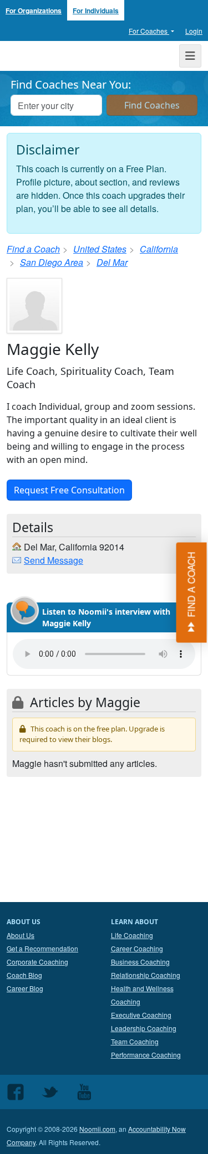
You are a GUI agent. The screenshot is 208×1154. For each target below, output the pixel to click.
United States (99, 249)
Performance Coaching (146, 1054)
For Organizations (34, 11)
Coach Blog (24, 975)
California (159, 249)
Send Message (53, 560)
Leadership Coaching (143, 1028)
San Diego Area (51, 262)
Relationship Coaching (145, 975)
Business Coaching (140, 961)
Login (193, 30)
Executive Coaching (141, 1014)
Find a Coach (33, 249)
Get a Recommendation (42, 948)
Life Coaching (132, 935)
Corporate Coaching (37, 961)
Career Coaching (137, 948)
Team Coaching (135, 1041)
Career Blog (25, 988)
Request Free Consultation (69, 490)
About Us (20, 935)
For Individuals (96, 11)
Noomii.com (97, 1129)
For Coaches (149, 30)
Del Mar (112, 262)
